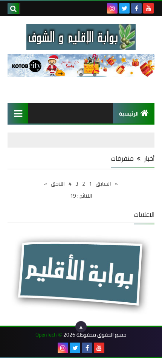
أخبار (149, 158)
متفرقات (122, 158)
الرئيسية (129, 114)
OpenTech (46, 335)
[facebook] (136, 8)
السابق (103, 184)
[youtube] (148, 8)
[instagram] (112, 8)
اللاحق (58, 184)
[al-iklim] (81, 37)
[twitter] (124, 8)
